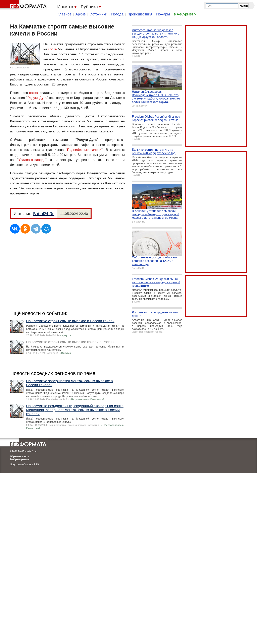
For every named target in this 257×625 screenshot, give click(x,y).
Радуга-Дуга (37, 98)
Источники (98, 14)
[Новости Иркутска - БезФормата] (24, 5)
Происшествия (139, 14)
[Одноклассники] (25, 229)
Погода (117, 14)
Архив (80, 14)
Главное (64, 14)
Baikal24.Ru (43, 213)
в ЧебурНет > (185, 14)
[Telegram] (36, 229)
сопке (52, 49)
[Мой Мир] (46, 229)
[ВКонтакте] (15, 229)
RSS (36, 464)
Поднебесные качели (84, 150)
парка (33, 93)
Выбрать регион (19, 459)
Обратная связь (19, 456)
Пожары (163, 14)
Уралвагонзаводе (31, 160)
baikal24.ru (23, 67)
